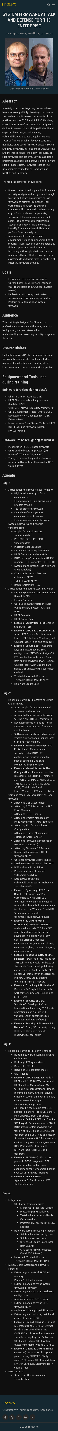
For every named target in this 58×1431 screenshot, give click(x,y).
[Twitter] (12, 1417)
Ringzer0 (33, 1427)
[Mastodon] (19, 1417)
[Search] (48, 4)
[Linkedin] (26, 1417)
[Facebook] (5, 1417)
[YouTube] (32, 1417)
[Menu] (53, 4)
